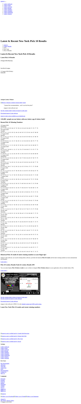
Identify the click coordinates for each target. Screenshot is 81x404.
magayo (3, 1)
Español (3, 380)
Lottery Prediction (8, 12)
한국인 (2, 387)
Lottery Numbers (8, 11)
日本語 (2, 386)
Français (3, 381)
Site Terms (3, 400)
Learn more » (4, 261)
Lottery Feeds (7, 5)
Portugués (3, 384)
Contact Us (3, 372)
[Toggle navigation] (5, 1)
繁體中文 (3, 391)
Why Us (3, 373)
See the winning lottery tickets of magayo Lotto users (14, 110)
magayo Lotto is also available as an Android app (13, 116)
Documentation (4, 370)
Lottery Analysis (8, 6)
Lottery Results (7, 8)
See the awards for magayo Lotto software (11, 298)
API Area (3, 365)
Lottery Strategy (8, 14)
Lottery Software (8, 4)
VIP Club (3, 366)
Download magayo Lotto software (9, 113)
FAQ (2, 369)
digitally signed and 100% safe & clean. (32, 304)
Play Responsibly (5, 363)
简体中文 (3, 389)
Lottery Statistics (8, 9)
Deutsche (3, 378)
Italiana (2, 383)
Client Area (3, 367)
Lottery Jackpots (5, 358)
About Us (3, 399)
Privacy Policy (10, 400)
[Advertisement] (40, 27)
